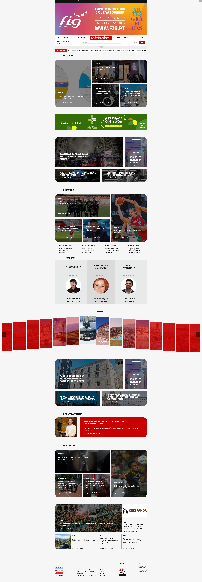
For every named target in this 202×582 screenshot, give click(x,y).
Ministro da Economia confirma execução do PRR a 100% (112, 250)
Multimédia (141, 37)
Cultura (134, 37)
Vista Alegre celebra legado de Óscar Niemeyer (65, 250)
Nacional (73, 37)
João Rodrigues (101, 275)
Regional (66, 37)
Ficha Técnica (80, 575)
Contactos (80, 573)
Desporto (119, 37)
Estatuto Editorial (81, 571)
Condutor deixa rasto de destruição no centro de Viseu (89, 50)
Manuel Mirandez (73, 275)
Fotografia (62, 454)
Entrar (135, 42)
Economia (126, 37)
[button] (127, 139)
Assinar (142, 42)
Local (59, 37)
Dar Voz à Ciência (72, 414)
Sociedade (99, 88)
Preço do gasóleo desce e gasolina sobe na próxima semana (135, 250)
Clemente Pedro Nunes (128, 275)
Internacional (81, 37)
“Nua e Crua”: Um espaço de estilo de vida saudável (88, 250)
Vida (61, 521)
